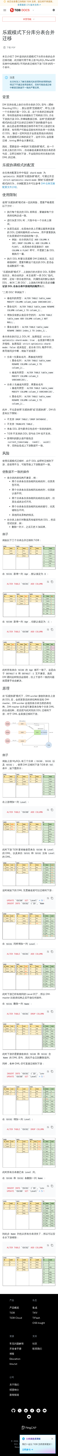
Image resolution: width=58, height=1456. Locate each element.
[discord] (44, 1410)
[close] (52, 1439)
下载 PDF (11, 47)
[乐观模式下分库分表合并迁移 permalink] (14, 38)
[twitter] (20, 1410)
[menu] (5, 10)
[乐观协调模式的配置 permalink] (37, 165)
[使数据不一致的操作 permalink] (31, 471)
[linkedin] (26, 1410)
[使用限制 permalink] (19, 195)
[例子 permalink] (10, 534)
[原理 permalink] (12, 688)
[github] (13, 1410)
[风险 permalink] (12, 453)
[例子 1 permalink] (10, 755)
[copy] (52, 582)
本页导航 (27, 19)
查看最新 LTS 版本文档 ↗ (29, 5)
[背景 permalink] (12, 97)
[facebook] (32, 1410)
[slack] (38, 1410)
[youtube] (29, 1417)
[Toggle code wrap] (48, 582)
